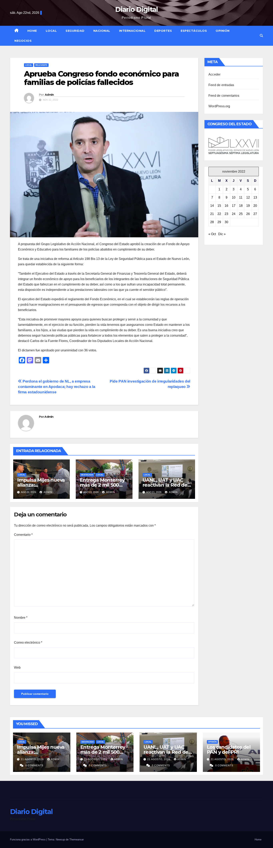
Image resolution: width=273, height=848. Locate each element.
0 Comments (34, 765)
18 (241, 205)
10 (233, 197)
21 (212, 214)
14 (212, 205)
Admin (49, 94)
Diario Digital (136, 9)
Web (17, 667)
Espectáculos (194, 31)
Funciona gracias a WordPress (28, 839)
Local (51, 31)
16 (226, 205)
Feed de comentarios (223, 95)
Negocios (23, 41)
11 (240, 197)
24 (233, 214)
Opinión (223, 31)
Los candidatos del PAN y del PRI (229, 749)
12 (248, 197)
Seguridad (75, 31)
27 (255, 214)
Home (32, 31)
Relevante (41, 65)
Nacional (101, 31)
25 (241, 214)
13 (255, 197)
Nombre (20, 617)
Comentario (23, 534)
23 (226, 214)
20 (255, 205)
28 (212, 222)
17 (233, 205)
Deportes (163, 31)
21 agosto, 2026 (33, 759)
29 (219, 222)
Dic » (222, 234)
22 (219, 214)
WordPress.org (219, 106)
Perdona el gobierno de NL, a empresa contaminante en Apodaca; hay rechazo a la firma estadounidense (56, 386)
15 (219, 205)
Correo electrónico (28, 642)
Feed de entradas (221, 85)
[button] (261, 35)
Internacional (132, 31)
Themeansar (76, 839)
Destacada (87, 475)
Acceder (214, 74)
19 (248, 205)
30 (226, 222)
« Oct (212, 234)
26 (248, 214)
